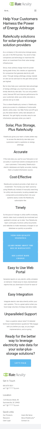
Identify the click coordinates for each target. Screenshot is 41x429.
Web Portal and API (27, 110)
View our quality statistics (20, 236)
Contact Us (25, 421)
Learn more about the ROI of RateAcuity (20, 247)
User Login (7, 421)
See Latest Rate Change (20, 257)
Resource (6, 418)
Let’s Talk (20, 363)
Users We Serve (26, 415)
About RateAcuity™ (28, 418)
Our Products (7, 415)
